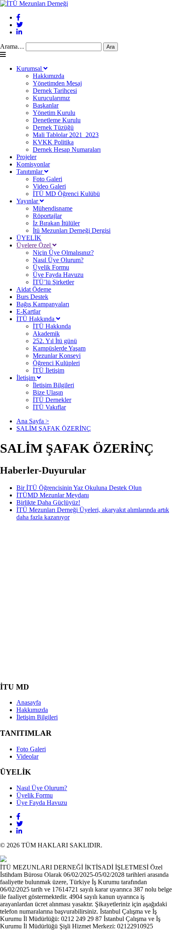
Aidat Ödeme (33, 289)
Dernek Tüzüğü (53, 127)
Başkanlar (46, 105)
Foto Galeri (47, 178)
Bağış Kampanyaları (42, 304)
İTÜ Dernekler (52, 399)
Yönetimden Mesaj (57, 83)
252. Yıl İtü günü (55, 340)
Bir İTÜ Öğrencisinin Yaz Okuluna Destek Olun (79, 487)
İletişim (26, 377)
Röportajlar (47, 215)
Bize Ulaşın (48, 392)
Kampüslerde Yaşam (59, 348)
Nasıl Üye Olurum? (58, 259)
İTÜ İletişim (48, 370)
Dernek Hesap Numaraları (67, 149)
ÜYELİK (28, 237)
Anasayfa (28, 702)
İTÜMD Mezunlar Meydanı (52, 495)
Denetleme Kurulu (57, 120)
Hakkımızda (48, 75)
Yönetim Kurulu (54, 112)
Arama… (12, 46)
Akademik (46, 333)
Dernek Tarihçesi (55, 90)
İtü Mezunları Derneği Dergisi (72, 230)
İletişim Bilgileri (53, 385)
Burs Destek (32, 296)
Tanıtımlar (30, 171)
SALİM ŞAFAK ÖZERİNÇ (53, 428)
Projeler (26, 156)
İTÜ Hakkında (36, 318)
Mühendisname (52, 208)
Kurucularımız (51, 97)
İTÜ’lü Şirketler (53, 282)
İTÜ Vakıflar (49, 407)
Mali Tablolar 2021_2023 (66, 134)
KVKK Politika (53, 142)
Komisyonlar (33, 164)
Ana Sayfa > (32, 421)
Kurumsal (29, 68)
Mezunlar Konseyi (57, 355)
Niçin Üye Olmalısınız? (63, 252)
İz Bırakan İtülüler (56, 223)
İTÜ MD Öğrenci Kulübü (66, 193)
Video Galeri (49, 186)
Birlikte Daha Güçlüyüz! (48, 502)
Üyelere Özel (34, 245)
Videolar (27, 756)
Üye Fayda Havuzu (58, 274)
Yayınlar (28, 201)
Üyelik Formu (51, 267)
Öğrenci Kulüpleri (56, 362)
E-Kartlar (28, 311)
